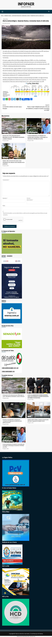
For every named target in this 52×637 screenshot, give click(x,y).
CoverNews (33, 633)
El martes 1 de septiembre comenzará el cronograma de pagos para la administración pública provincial (12, 421)
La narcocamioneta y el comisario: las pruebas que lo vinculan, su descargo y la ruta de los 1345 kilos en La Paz (37, 137)
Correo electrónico (30, 199)
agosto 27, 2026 (31, 140)
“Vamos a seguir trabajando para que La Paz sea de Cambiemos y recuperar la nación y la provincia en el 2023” (37, 107)
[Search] (49, 11)
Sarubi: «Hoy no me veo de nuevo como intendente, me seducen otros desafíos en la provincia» (13, 162)
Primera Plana (5, 19)
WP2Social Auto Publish (21, 636)
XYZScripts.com (32, 636)
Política (29, 416)
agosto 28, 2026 (31, 399)
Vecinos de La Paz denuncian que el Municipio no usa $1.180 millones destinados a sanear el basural (13, 137)
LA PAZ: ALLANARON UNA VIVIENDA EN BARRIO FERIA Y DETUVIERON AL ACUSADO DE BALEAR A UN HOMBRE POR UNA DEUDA (38, 396)
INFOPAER (26, 4)
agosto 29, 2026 (6, 140)
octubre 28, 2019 (7, 23)
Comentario (6, 179)
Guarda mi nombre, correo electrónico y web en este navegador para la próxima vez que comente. (25, 213)
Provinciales (5, 416)
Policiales (29, 132)
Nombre (5, 198)
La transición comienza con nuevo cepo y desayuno (12, 106)
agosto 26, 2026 (6, 165)
